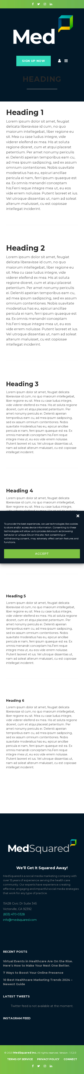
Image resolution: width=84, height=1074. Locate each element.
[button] (78, 516)
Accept (42, 553)
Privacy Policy (48, 1059)
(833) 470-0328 (14, 914)
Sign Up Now (33, 61)
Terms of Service (20, 1059)
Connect (70, 1059)
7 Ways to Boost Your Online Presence (33, 973)
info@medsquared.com (20, 920)
